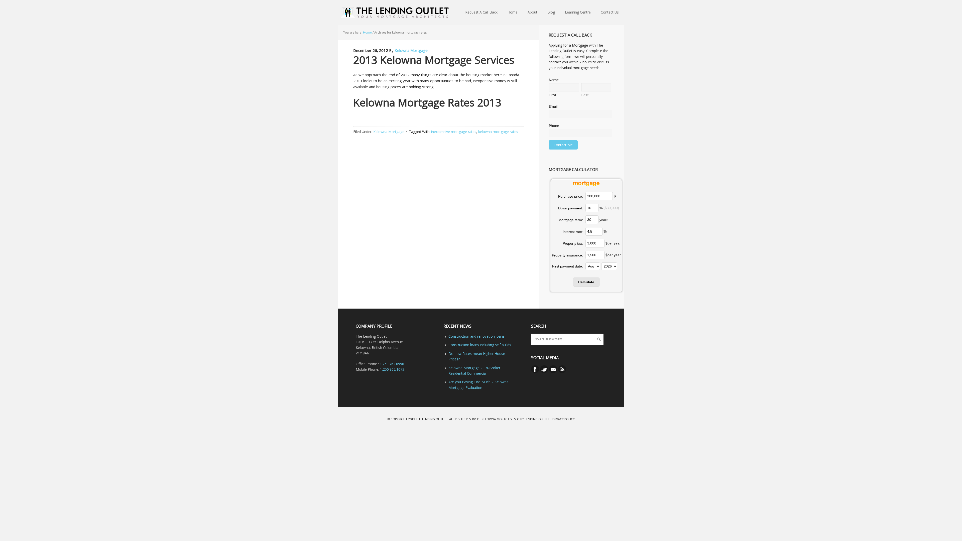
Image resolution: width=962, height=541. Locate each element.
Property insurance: (567, 255)
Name (554, 80)
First (552, 94)
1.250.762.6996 (392, 363)
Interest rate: (573, 232)
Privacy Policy (563, 419)
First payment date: (567, 266)
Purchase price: (570, 196)
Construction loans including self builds (479, 344)
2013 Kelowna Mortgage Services (433, 60)
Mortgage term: (570, 220)
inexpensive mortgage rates (453, 131)
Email (553, 106)
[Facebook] (535, 371)
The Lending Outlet (431, 419)
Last (585, 94)
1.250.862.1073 (392, 369)
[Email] (553, 371)
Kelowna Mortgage (411, 50)
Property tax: (573, 243)
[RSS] (562, 371)
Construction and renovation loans (476, 336)
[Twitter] (544, 371)
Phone (554, 125)
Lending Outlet (537, 419)
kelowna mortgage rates (498, 131)
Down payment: (570, 208)
